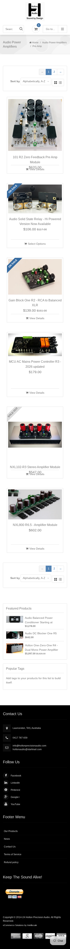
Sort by (15, 81)
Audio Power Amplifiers (54, 42)
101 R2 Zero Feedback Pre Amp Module (35, 160)
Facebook (16, 775)
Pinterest (15, 790)
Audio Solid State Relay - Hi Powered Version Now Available (35, 221)
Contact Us (10, 846)
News (7, 839)
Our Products (11, 831)
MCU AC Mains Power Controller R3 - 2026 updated (35, 364)
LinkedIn (15, 782)
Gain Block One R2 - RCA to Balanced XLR (35, 303)
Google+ (15, 797)
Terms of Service (12, 854)
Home (35, 42)
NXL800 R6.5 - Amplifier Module (35, 525)
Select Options (37, 243)
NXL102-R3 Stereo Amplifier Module (35, 467)
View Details (36, 169)
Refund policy (11, 862)
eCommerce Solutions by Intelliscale (20, 925)
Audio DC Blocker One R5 (41, 633)
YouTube (15, 804)
